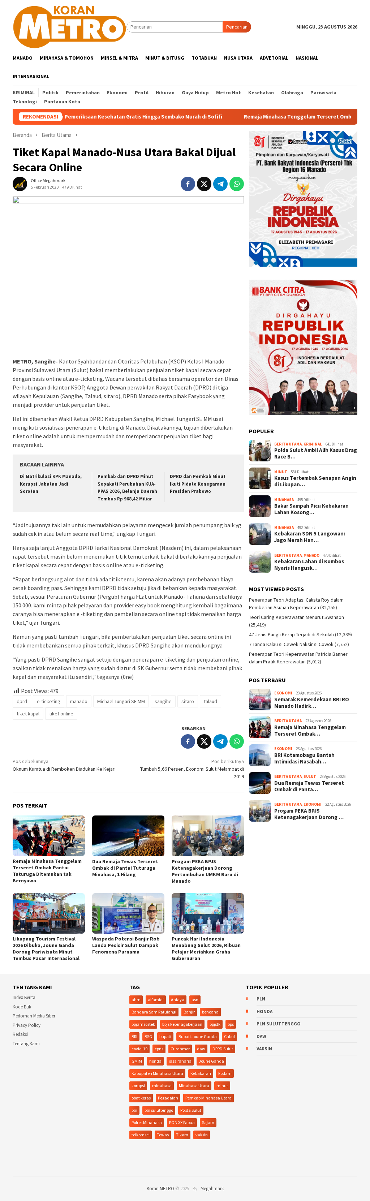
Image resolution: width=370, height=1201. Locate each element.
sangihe (163, 701)
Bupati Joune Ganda (197, 1036)
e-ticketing (48, 701)
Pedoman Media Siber (34, 1016)
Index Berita (24, 997)
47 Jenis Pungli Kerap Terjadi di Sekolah (291, 634)
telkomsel (141, 1134)
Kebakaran (200, 1073)
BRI (134, 1036)
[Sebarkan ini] (188, 184)
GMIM (137, 1061)
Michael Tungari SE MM (121, 701)
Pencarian (237, 26)
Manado (311, 555)
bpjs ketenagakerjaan (182, 1024)
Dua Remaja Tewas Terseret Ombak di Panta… (309, 786)
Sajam (208, 1122)
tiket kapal (28, 713)
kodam (225, 1073)
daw (201, 1048)
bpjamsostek (143, 1024)
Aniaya (177, 999)
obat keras (141, 1098)
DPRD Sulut (222, 1048)
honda (155, 1061)
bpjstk (215, 1024)
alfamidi (156, 999)
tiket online (61, 713)
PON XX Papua (182, 1122)
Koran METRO (160, 1188)
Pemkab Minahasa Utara (208, 1098)
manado (78, 701)
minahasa (162, 1085)
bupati (165, 1036)
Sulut (310, 776)
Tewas (163, 1134)
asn (195, 999)
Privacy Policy (26, 1025)
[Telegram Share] (220, 184)
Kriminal (313, 444)
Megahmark (212, 1188)
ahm (136, 999)
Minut (280, 471)
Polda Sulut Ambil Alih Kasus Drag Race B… (315, 453)
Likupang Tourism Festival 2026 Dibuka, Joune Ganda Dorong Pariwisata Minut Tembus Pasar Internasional (46, 948)
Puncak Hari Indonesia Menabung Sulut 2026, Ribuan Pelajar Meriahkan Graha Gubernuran (206, 948)
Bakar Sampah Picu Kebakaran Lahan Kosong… (311, 509)
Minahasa (284, 499)
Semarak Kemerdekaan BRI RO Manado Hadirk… (311, 702)
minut (222, 1085)
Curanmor (180, 1048)
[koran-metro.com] (69, 26)
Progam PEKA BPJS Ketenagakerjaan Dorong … (309, 814)
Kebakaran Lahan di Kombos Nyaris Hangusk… (309, 564)
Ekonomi (283, 693)
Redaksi (20, 1034)
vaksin (201, 1134)
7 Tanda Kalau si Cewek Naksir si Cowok (291, 644)
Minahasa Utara (194, 1085)
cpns (159, 1048)
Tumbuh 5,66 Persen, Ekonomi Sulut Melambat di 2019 (192, 769)
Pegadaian (168, 1098)
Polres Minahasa (147, 1122)
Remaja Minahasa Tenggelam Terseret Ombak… (310, 730)
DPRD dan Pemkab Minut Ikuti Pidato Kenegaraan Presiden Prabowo (197, 484)
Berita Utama (288, 444)
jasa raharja (180, 1061)
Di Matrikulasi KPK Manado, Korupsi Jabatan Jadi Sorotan (51, 484)
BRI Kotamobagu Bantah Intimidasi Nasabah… (304, 758)
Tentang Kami (26, 1044)
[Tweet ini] (204, 184)
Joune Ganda (211, 1061)
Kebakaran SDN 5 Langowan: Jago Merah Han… (309, 536)
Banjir (189, 1012)
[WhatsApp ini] (236, 184)
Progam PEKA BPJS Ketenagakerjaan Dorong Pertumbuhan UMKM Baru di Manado (205, 871)
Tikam (182, 1134)
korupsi (138, 1085)
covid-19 (139, 1048)
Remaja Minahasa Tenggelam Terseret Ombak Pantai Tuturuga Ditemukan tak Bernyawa (47, 871)
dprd (22, 701)
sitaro (187, 701)
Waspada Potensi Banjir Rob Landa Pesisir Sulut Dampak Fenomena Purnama (126, 945)
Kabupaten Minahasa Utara (157, 1073)
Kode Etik (22, 1007)
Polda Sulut (190, 1110)
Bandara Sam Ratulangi (154, 1012)
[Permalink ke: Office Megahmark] (20, 183)
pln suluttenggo (159, 1110)
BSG (148, 1036)
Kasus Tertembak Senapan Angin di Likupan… (315, 481)
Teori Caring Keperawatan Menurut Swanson (296, 617)
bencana (210, 1012)
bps (231, 1024)
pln (134, 1110)
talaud (210, 701)
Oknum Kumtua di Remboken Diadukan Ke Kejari (64, 765)
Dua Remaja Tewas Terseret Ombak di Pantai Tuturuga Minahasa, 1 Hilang (125, 868)
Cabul (229, 1036)
